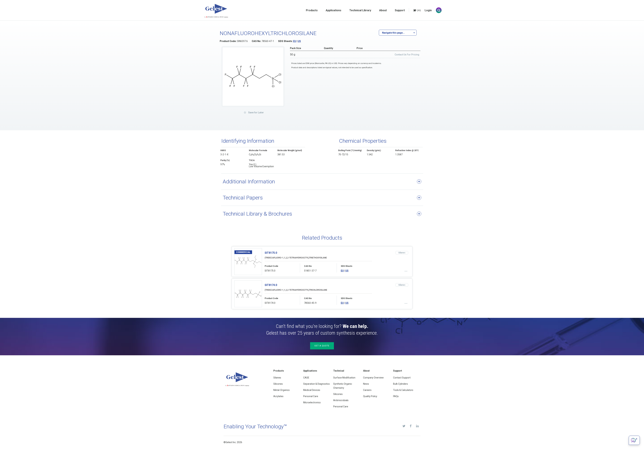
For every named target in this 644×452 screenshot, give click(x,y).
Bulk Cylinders (400, 383)
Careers (367, 390)
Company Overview (373, 377)
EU (294, 41)
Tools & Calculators (403, 390)
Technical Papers (243, 197)
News (366, 383)
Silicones (278, 383)
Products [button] (312, 10)
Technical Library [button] (360, 10)
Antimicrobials (340, 400)
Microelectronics (312, 402)
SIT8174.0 (271, 285)
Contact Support (402, 377)
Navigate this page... (393, 32)
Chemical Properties (363, 141)
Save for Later (256, 112)
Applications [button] (333, 10)
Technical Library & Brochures (257, 214)
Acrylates (278, 396)
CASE (306, 377)
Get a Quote (321, 346)
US (299, 41)
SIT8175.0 (271, 252)
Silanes (277, 377)
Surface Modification (344, 377)
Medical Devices (311, 390)
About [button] (383, 10)
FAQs (396, 396)
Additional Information (249, 181)
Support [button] (400, 10)
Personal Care (310, 396)
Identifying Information (247, 141)
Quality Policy (370, 396)
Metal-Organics (281, 390)
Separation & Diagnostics (316, 383)
